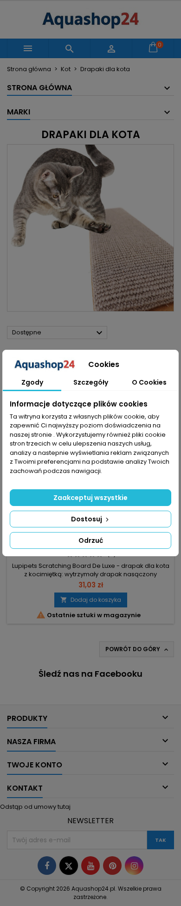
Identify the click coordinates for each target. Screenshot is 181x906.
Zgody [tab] (32, 382)
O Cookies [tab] (149, 382)
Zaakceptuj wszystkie (90, 497)
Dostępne (58, 333)
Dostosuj (87, 519)
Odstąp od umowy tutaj (35, 806)
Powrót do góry (137, 649)
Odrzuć (90, 540)
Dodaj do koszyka (90, 600)
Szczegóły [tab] (90, 382)
